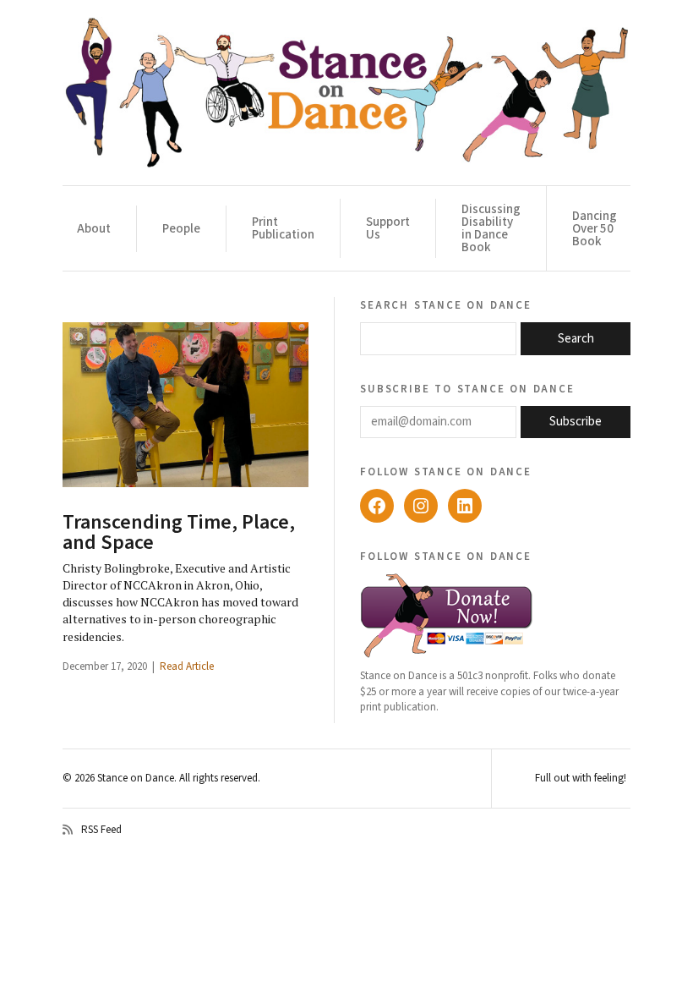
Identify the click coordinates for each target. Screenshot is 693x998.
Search (576, 339)
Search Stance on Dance (446, 304)
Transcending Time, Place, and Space (179, 532)
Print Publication (283, 228)
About (94, 229)
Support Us (388, 228)
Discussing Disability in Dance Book (491, 228)
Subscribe (575, 421)
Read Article (187, 666)
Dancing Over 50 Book (594, 228)
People (181, 229)
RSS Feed (101, 830)
